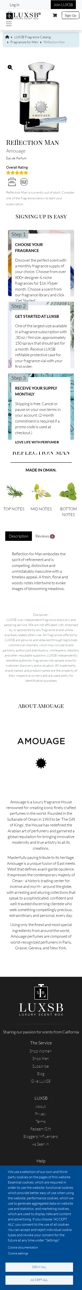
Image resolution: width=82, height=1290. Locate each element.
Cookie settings (18, 1253)
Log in (14, 4)
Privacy (40, 1113)
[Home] (24, 14)
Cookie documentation (23, 1247)
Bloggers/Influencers (40, 1136)
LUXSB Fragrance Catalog (32, 37)
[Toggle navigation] (9, 23)
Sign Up (70, 15)
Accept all (39, 1280)
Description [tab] (18, 536)
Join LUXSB (63, 4)
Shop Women (41, 1051)
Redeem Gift (40, 1128)
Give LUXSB (41, 1081)
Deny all (39, 1267)
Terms (41, 1121)
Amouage (16, 151)
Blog (40, 1073)
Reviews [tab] (44, 536)
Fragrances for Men (24, 42)
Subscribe (40, 1066)
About (40, 1106)
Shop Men (40, 1058)
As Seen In (40, 1144)
